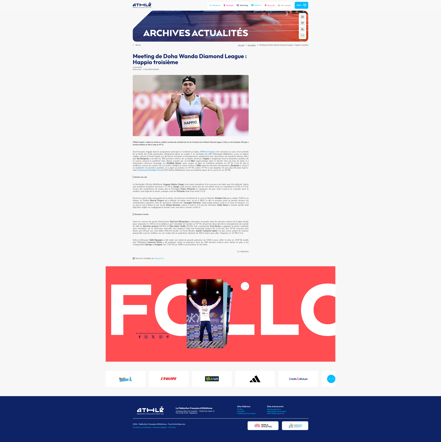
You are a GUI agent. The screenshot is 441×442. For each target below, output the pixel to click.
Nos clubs (271, 5)
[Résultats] (302, 23)
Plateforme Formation (246, 413)
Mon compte (286, 5)
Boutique (229, 5)
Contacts (172, 427)
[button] (247, 286)
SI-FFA (240, 409)
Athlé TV (257, 5)
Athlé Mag (244, 5)
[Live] (302, 35)
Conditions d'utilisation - (143, 427)
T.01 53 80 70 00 (182, 413)
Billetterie (216, 5)
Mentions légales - (160, 427)
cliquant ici (159, 258)
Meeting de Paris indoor (277, 411)
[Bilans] (302, 29)
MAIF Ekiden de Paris (275, 413)
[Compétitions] (302, 16)
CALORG (241, 411)
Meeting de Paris (274, 409)
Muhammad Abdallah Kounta (151, 170)
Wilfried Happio (207, 151)
